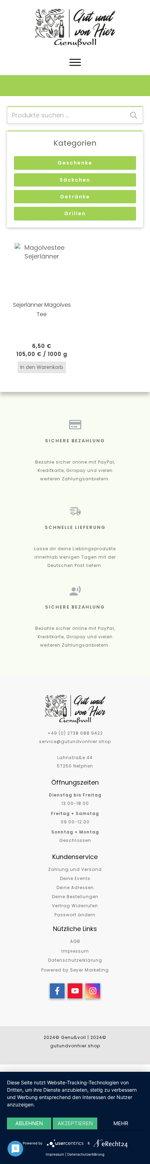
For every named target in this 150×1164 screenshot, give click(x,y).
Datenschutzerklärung (75, 960)
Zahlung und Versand (75, 869)
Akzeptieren (75, 1123)
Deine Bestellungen (75, 897)
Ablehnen (29, 1123)
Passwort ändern (75, 915)
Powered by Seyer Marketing (75, 970)
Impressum (75, 951)
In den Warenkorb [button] (41, 367)
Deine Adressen (75, 887)
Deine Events (75, 878)
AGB (75, 941)
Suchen (133, 115)
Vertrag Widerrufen (75, 906)
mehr (120, 1123)
